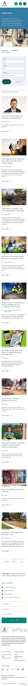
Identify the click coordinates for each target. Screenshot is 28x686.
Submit (12, 620)
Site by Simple (22, 683)
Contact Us (4, 678)
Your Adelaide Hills (10, 587)
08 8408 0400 (18, 656)
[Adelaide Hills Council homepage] (4, 4)
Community (15, 50)
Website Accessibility (20, 677)
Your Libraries (8, 590)
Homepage (5, 50)
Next (22, 561)
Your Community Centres (11, 597)
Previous (7, 561)
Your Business (8, 594)
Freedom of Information (8, 677)
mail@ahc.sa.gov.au (19, 660)
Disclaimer (4, 675)
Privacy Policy (11, 675)
